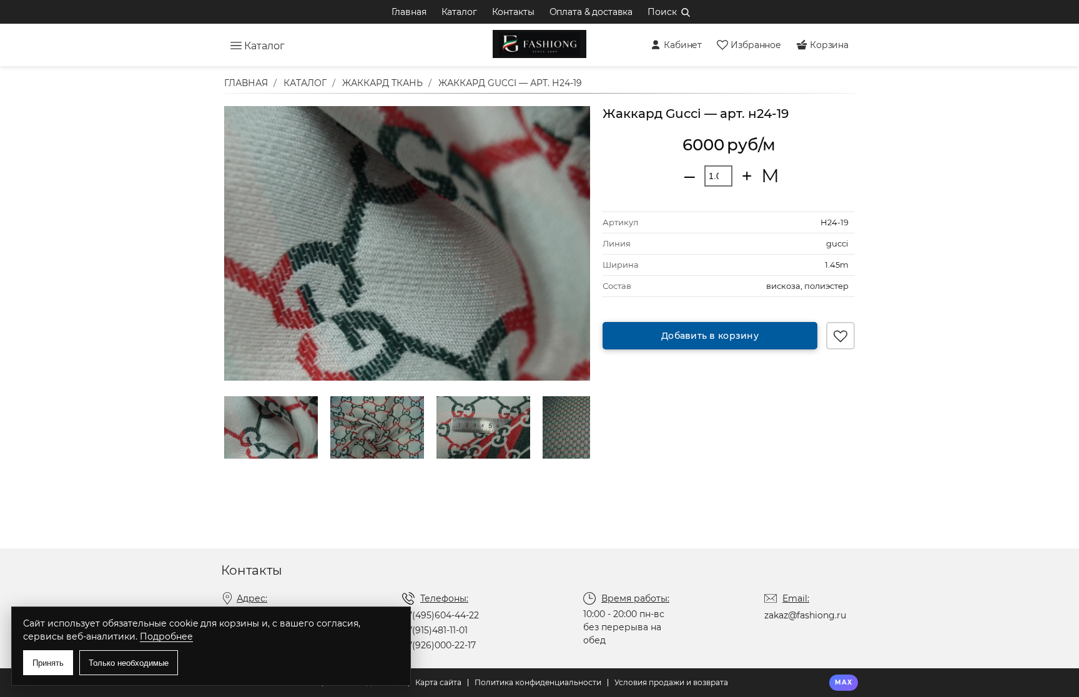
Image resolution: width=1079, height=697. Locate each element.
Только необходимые (129, 663)
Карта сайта (438, 682)
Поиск (662, 11)
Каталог (459, 11)
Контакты (513, 11)
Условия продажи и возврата (671, 682)
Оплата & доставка (591, 11)
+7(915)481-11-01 (435, 630)
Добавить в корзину (710, 335)
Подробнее (166, 636)
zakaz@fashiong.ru (805, 615)
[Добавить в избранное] (840, 335)
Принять (48, 663)
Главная (409, 11)
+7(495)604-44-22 (440, 615)
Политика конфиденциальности (538, 682)
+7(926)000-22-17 (439, 645)
